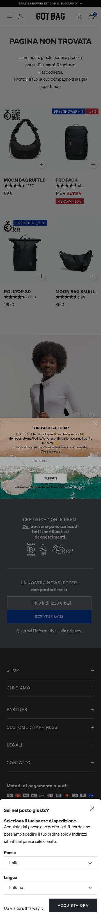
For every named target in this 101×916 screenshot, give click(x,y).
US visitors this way (22, 908)
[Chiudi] (92, 809)
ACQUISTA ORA (73, 905)
